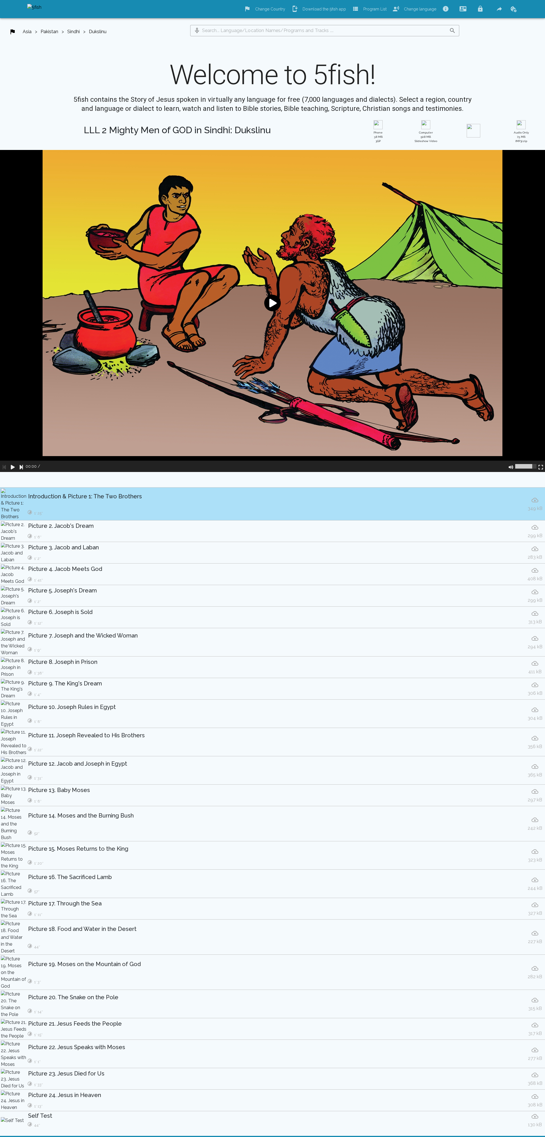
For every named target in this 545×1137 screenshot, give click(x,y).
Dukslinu (97, 31)
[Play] (13, 466)
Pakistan (49, 31)
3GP (378, 137)
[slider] (525, 466)
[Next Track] (21, 466)
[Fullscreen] (540, 466)
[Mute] (511, 466)
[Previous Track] (4, 466)
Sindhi (73, 31)
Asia (27, 31)
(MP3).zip (521, 137)
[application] (272, 311)
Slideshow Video (426, 137)
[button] (197, 30)
